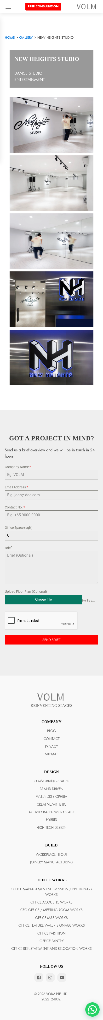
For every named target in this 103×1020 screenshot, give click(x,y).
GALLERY (26, 37)
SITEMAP (51, 754)
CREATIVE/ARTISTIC (51, 804)
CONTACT (52, 738)
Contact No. (15, 507)
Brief (8, 548)
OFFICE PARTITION (51, 933)
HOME (10, 37)
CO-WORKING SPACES (51, 781)
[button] (92, 1009)
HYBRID (51, 819)
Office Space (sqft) (19, 527)
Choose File (43, 599)
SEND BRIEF (51, 640)
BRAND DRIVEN (51, 789)
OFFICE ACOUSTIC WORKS (51, 902)
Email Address (16, 487)
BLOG (51, 731)
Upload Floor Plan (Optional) (26, 591)
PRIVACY (51, 746)
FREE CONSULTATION (43, 6)
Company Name (18, 467)
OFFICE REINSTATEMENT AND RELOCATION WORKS (51, 948)
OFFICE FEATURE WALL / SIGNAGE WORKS (51, 925)
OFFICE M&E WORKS (51, 918)
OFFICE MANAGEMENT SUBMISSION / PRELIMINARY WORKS (51, 892)
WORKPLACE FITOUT (52, 854)
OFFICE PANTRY (52, 941)
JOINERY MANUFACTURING (51, 862)
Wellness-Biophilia (51, 796)
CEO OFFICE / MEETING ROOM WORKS (51, 910)
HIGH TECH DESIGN (51, 827)
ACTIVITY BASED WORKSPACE (51, 812)
